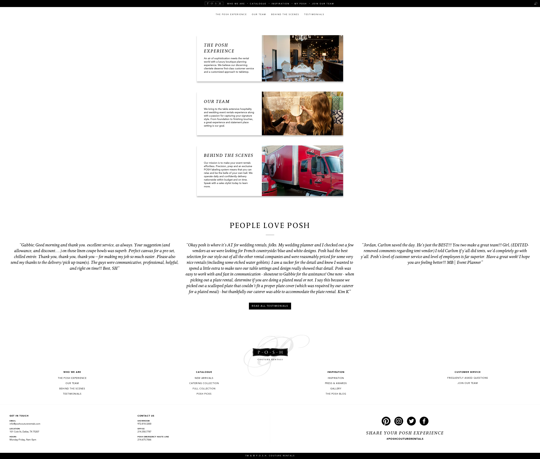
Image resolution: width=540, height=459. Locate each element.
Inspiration (336, 372)
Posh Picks (204, 394)
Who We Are (72, 372)
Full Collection (204, 389)
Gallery (335, 389)
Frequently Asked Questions (467, 378)
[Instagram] (398, 421)
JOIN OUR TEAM (468, 383)
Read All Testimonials (270, 306)
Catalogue (204, 372)
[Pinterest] (386, 421)
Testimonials (72, 394)
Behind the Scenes (72, 389)
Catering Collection (204, 383)
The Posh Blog (336, 394)
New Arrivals (204, 378)
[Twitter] (411, 421)
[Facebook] (424, 421)
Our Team (72, 383)
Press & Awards (336, 383)
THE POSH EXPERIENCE (72, 378)
